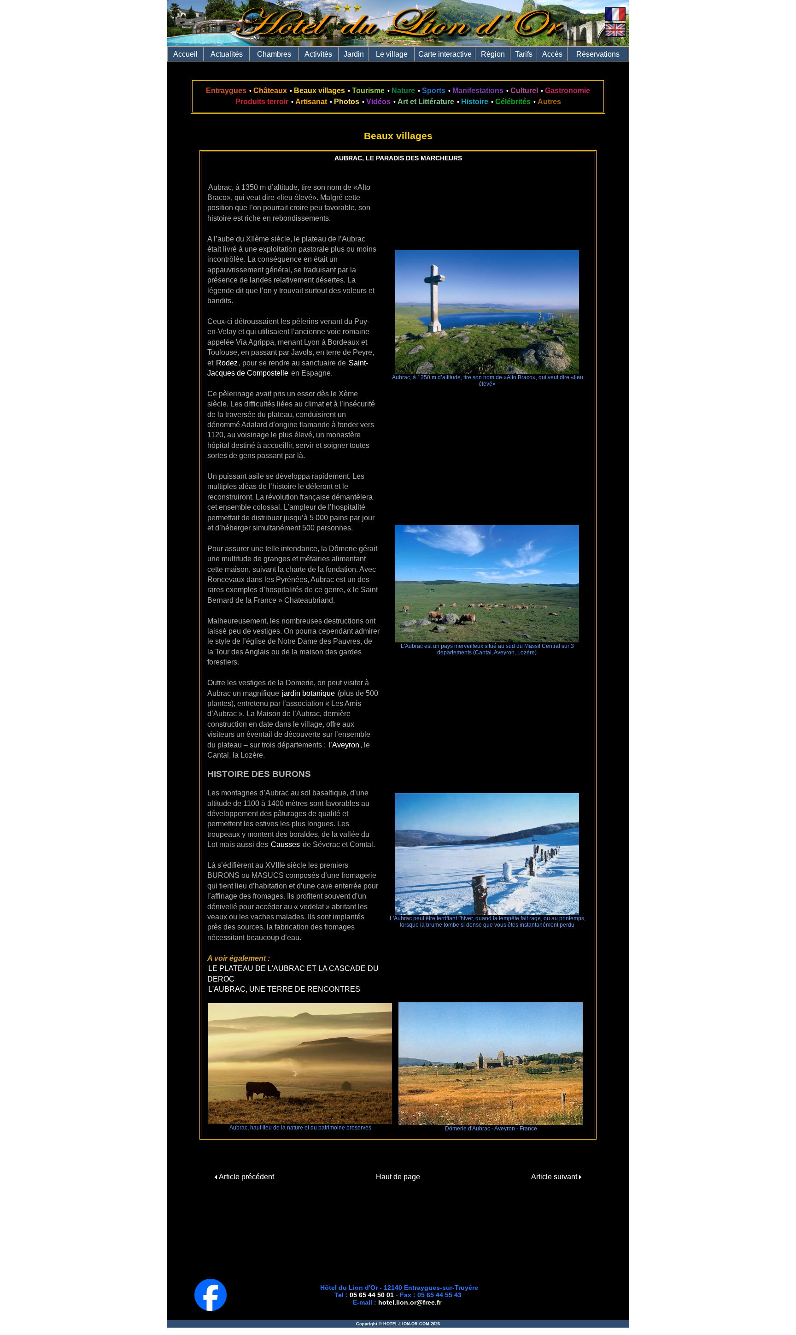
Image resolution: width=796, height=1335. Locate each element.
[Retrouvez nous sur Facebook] (210, 1308)
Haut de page (398, 1177)
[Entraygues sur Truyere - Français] (615, 19)
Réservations (598, 54)
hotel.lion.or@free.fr (409, 1302)
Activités (318, 54)
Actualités (227, 54)
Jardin (354, 54)
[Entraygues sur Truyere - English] (615, 34)
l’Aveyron (343, 745)
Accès (552, 54)
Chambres (274, 54)
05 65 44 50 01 (372, 1295)
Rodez (227, 363)
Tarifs (524, 54)
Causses (285, 844)
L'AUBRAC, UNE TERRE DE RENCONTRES (284, 989)
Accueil (185, 54)
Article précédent (245, 1177)
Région (493, 54)
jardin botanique (308, 693)
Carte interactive (445, 54)
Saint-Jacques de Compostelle (287, 368)
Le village (392, 54)
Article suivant (555, 1177)
